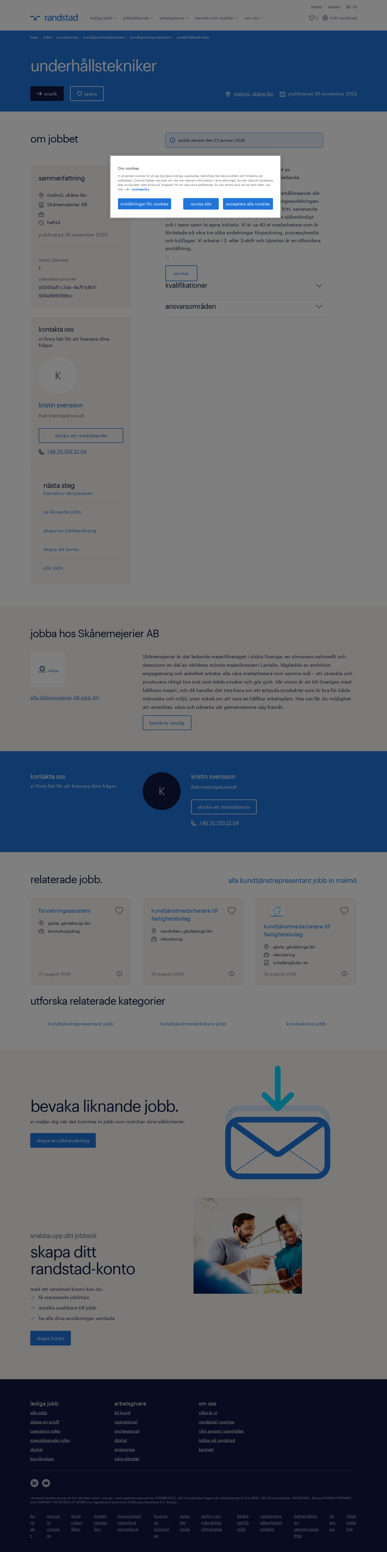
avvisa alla (201, 203)
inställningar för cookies (144, 203)
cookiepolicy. (141, 189)
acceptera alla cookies (248, 203)
